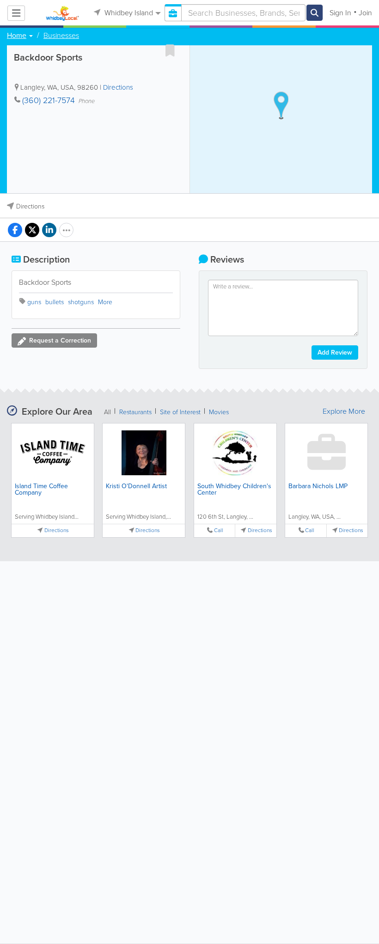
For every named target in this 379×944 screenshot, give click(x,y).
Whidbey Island (128, 12)
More (105, 302)
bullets (54, 302)
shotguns (81, 302)
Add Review (335, 352)
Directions (118, 87)
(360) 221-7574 (48, 100)
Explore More (344, 411)
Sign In (340, 12)
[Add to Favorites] (170, 50)
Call (218, 530)
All (107, 412)
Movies (219, 412)
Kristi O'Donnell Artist (136, 486)
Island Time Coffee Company (41, 489)
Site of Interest (180, 412)
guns (34, 302)
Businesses (61, 35)
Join (365, 12)
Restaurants (135, 412)
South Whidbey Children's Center (234, 489)
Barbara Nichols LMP (318, 486)
